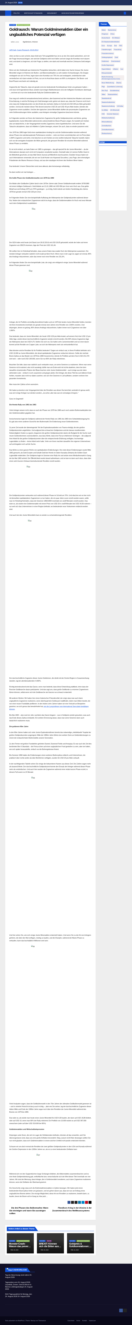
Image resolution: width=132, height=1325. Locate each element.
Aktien (104, 30)
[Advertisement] (113, 178)
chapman (105, 34)
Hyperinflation (106, 69)
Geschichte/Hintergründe (72, 13)
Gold (116, 57)
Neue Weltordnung (108, 83)
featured (12, 24)
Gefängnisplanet (107, 57)
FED (120, 45)
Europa (109, 45)
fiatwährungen (106, 49)
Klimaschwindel (107, 73)
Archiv (78, 1320)
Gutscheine (71, 1320)
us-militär (105, 110)
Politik (17, 13)
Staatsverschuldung (108, 106)
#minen (35, 42)
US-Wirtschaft (114, 110)
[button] (121, 13)
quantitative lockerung (114, 86)
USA (103, 114)
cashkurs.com (19, 1270)
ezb (115, 45)
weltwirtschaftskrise (108, 118)
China (112, 34)
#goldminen (27, 42)
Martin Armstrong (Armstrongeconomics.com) (111, 78)
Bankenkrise (112, 30)
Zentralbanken (106, 125)
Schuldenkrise (114, 90)
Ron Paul (105, 90)
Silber (103, 94)
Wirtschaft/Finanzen (33, 13)
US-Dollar (120, 106)
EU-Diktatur (116, 38)
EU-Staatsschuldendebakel (110, 42)
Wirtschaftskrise (107, 122)
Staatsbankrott (106, 98)
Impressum (92, 1320)
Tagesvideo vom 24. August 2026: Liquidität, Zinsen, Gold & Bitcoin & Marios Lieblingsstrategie (18, 1284)
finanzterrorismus (108, 53)
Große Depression (108, 65)
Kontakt (84, 1320)
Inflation (115, 69)
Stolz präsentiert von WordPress (15, 1320)
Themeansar (42, 1320)
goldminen (105, 61)
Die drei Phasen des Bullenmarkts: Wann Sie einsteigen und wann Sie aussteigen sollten (28, 1210)
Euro (103, 45)
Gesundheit (52, 13)
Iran (122, 69)
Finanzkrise (117, 49)
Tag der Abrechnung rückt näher (17, 1275)
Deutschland (106, 38)
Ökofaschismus (107, 133)
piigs (103, 86)
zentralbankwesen (108, 129)
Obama (118, 83)
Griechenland (115, 61)
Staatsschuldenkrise (108, 102)
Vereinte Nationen (113, 114)
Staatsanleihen (112, 94)
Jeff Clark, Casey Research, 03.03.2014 (23, 50)
